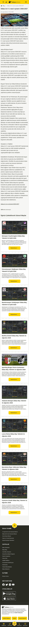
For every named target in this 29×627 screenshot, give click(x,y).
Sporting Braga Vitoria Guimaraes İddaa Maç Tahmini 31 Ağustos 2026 (14, 368)
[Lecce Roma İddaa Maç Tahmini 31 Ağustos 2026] (14, 425)
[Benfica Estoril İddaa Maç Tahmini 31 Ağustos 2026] (14, 327)
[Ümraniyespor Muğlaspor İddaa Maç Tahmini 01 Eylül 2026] (14, 260)
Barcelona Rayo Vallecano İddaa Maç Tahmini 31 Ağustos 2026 (14, 468)
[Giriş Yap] (3, 2)
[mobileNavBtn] (25, 2)
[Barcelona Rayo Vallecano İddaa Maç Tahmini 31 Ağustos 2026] (14, 458)
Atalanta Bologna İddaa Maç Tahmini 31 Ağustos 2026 (14, 402)
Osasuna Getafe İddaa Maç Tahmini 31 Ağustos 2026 (14, 501)
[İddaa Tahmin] (14, 2)
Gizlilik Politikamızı (18, 612)
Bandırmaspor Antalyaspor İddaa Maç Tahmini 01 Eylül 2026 (14, 303)
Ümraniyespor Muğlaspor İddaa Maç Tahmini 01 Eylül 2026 (14, 270)
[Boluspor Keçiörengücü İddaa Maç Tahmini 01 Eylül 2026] (14, 227)
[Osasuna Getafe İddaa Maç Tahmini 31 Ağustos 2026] (14, 491)
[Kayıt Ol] (6, 2)
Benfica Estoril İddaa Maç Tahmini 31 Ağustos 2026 (14, 337)
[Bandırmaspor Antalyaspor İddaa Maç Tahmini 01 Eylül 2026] (14, 293)
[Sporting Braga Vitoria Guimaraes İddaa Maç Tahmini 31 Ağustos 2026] (14, 360)
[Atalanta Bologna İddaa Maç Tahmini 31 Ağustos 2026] (14, 392)
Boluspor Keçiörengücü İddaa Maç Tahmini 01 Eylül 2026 (13, 237)
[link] (3, 584)
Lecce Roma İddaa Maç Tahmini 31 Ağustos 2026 (13, 435)
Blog (4, 5)
